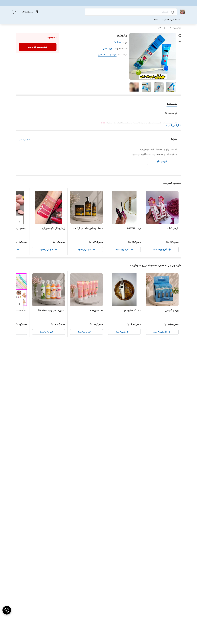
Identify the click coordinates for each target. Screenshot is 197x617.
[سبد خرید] (14, 12)
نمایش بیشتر (175, 125)
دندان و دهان (163, 27)
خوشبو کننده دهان (107, 55)
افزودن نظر (25, 139)
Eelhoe (117, 42)
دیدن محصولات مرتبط (37, 47)
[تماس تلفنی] (6, 610)
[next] (19, 222)
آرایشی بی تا (177, 27)
